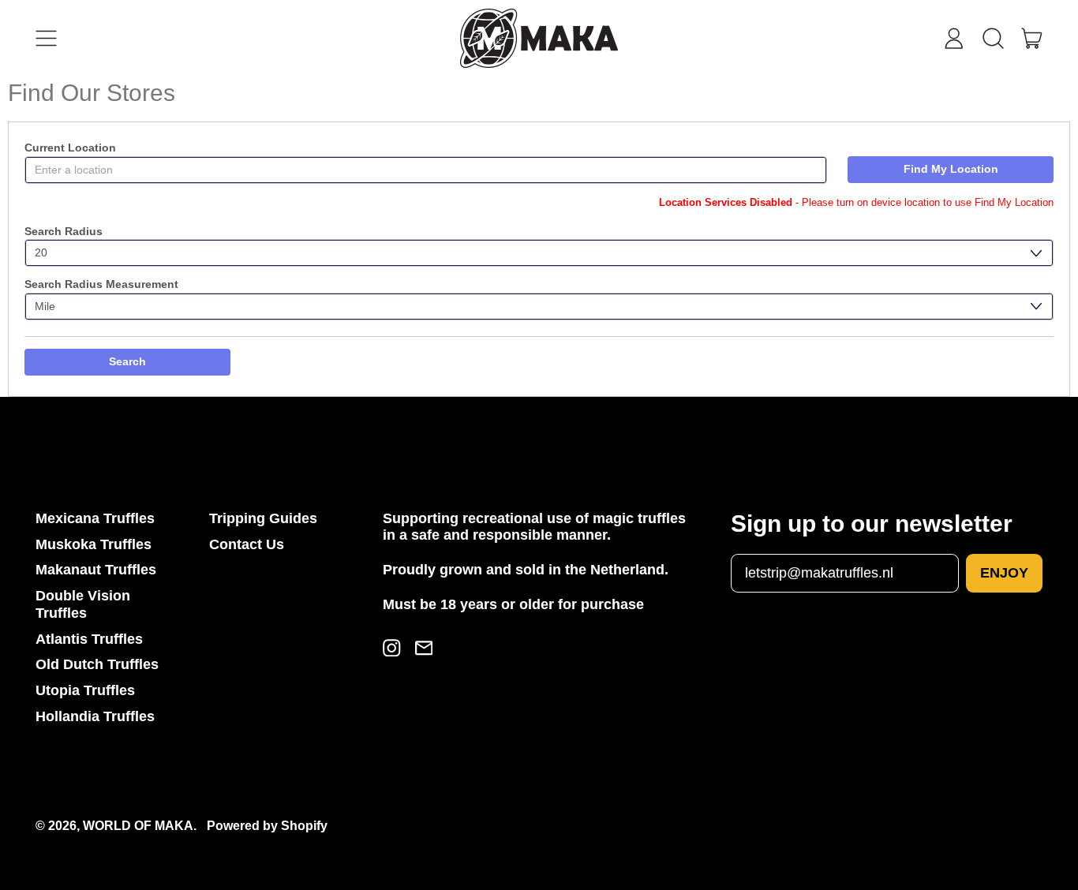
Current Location (70, 147)
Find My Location (951, 169)
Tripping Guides (263, 518)
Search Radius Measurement (101, 284)
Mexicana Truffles (95, 518)
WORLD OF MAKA (138, 825)
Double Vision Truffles (83, 604)
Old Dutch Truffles (97, 664)
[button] (992, 38)
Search (127, 361)
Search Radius (63, 231)
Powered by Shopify (267, 825)
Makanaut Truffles (96, 570)
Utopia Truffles (85, 690)
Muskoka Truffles (94, 544)
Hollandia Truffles (95, 716)
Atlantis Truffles (89, 639)
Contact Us (246, 544)
